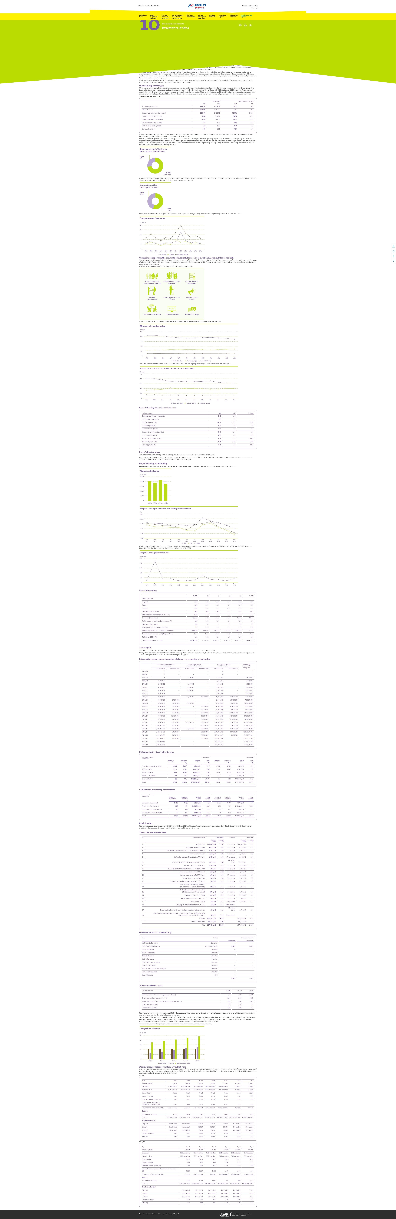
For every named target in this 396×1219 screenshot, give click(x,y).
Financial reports (234, 16)
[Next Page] (393, 256)
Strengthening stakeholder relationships (177, 16)
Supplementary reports (246, 16)
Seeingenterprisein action (202, 16)
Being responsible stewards (154, 16)
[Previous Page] (393, 261)
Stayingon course (212, 16)
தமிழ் (257, 8)
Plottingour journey (190, 16)
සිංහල (252, 8)
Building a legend (143, 16)
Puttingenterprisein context (165, 16)
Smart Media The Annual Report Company (156, 1214)
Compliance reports (223, 16)
